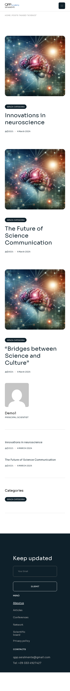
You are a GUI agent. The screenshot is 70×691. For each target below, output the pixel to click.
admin (9, 131)
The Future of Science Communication (28, 235)
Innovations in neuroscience (25, 119)
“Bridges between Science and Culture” (31, 355)
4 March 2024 (23, 131)
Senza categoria (16, 107)
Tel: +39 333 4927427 (27, 663)
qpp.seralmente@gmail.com (31, 657)
